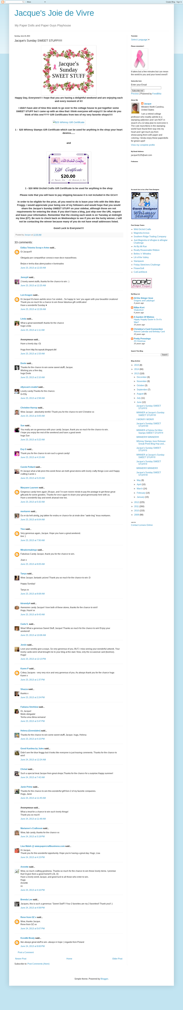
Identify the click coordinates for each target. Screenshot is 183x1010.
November (142, 381)
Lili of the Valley (141, 257)
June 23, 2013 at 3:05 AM (32, 416)
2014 (137, 369)
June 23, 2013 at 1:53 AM (32, 353)
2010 (137, 510)
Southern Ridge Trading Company (150, 236)
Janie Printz (26, 787)
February (141, 493)
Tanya (23, 573)
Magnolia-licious (141, 233)
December (142, 377)
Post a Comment (26, 952)
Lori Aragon (26, 295)
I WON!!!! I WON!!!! (145, 419)
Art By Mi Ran (140, 246)
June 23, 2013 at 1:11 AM (32, 330)
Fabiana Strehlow (29, 707)
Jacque (147, 104)
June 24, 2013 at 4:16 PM (32, 890)
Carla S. (24, 624)
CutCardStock (140, 272)
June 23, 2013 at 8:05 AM (32, 564)
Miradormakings (28, 550)
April (139, 484)
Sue (22, 425)
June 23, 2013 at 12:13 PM (33, 659)
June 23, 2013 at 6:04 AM (32, 519)
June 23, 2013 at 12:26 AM (33, 309)
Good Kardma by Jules (32, 748)
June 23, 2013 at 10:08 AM (33, 635)
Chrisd (23, 769)
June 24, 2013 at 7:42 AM (32, 777)
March (140, 488)
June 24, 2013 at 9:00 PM (32, 946)
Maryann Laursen (29, 487)
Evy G (23, 449)
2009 (137, 515)
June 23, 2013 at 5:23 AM (32, 478)
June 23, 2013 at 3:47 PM (32, 721)
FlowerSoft (139, 268)
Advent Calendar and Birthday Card (149, 331)
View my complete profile (143, 145)
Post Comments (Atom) (38, 964)
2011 (136, 506)
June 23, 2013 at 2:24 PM (32, 697)
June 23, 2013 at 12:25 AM (33, 285)
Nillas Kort (139, 307)
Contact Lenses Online (142, 525)
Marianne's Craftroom (31, 828)
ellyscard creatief (29, 387)
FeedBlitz (156, 94)
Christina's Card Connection (148, 329)
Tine (22, 529)
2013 (137, 373)
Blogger (104, 979)
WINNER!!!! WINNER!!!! (147, 437)
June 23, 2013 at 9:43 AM (32, 614)
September (142, 389)
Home (69, 959)
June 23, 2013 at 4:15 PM (32, 739)
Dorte (23, 363)
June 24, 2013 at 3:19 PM (32, 836)
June (139, 402)
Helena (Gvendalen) (30, 731)
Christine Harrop (28, 408)
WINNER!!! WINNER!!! (147, 468)
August (140, 394)
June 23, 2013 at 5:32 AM (32, 502)
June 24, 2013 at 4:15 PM (32, 857)
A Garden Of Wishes (144, 317)
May (139, 480)
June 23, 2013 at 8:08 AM (32, 594)
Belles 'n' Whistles (142, 254)
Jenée (23, 645)
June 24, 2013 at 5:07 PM (32, 928)
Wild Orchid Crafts (142, 229)
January (141, 497)
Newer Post (20, 959)
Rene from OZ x (28, 917)
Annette (24, 867)
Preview (135, 94)
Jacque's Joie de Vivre (54, 12)
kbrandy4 (25, 603)
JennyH (24, 277)
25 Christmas (140, 341)
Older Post (117, 959)
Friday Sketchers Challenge (147, 265)
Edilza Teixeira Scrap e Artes (34, 248)
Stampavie (139, 261)
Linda (23, 319)
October (141, 385)
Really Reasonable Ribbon (147, 250)
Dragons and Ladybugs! (144, 300)
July (139, 398)
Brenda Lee (26, 899)
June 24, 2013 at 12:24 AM (33, 760)
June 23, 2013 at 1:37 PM (32, 680)
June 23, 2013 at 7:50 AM (32, 540)
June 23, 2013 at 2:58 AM (32, 398)
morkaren (25, 511)
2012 (137, 502)
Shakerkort (138, 310)
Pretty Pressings (142, 338)
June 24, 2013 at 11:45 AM (33, 798)
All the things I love (143, 298)
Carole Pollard (27, 467)
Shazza (24, 689)
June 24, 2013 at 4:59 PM (32, 908)
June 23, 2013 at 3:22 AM (32, 439)
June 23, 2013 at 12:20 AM (33, 268)
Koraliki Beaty (27, 938)
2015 (137, 365)
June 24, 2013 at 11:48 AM (33, 819)
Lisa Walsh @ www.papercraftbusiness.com (42, 846)
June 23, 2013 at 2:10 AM (32, 377)
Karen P (24, 668)
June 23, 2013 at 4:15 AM (32, 457)
